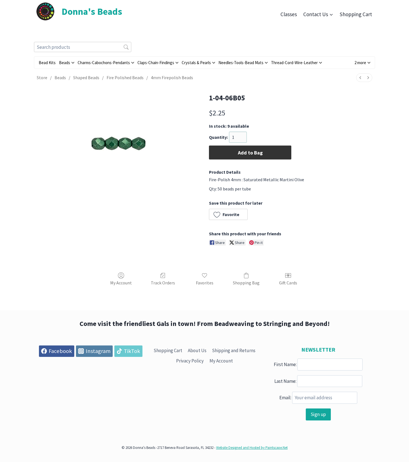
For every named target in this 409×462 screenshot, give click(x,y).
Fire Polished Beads (125, 77)
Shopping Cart (356, 14)
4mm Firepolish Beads (172, 77)
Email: (285, 398)
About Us (197, 350)
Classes (288, 14)
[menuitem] (360, 78)
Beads (60, 77)
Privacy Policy (190, 361)
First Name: (285, 364)
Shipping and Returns (233, 350)
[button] (362, 62)
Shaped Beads (86, 77)
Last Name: (285, 381)
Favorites (204, 283)
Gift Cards (288, 283)
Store (42, 77)
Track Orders (163, 283)
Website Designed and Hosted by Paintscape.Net (252, 447)
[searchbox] (82, 47)
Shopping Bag (246, 283)
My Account (121, 283)
